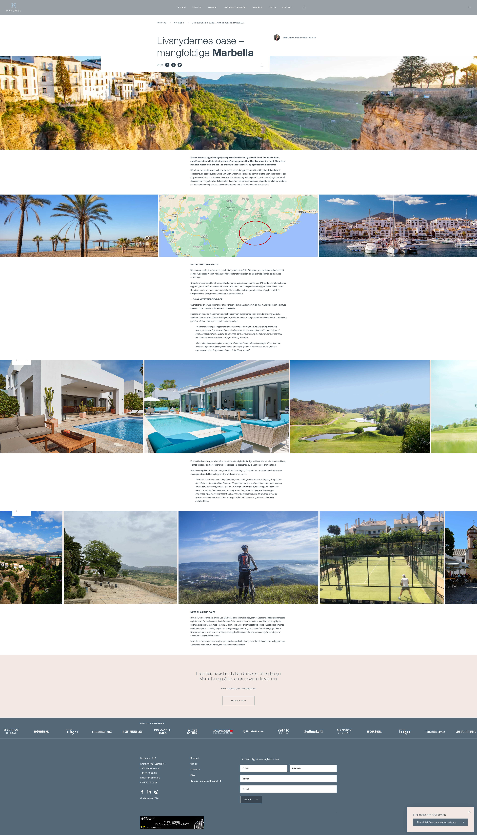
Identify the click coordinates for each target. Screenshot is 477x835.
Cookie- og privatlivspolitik (206, 781)
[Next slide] (26, 360)
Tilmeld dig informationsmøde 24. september (437, 822)
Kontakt (287, 7)
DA (469, 7)
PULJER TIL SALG (238, 700)
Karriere (195, 769)
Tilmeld (247, 799)
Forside (161, 23)
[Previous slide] (17, 360)
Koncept (213, 7)
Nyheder (258, 7)
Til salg (181, 7)
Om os (272, 7)
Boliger (197, 7)
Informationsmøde (235, 7)
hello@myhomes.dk (150, 777)
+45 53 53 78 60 (148, 773)
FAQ (192, 775)
